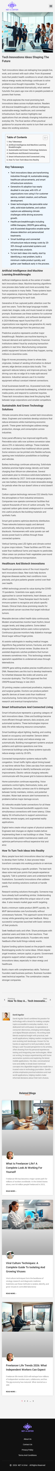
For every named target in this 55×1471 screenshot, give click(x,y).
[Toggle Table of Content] (44, 137)
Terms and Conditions (27, 1455)
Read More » (11, 1191)
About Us (27, 1439)
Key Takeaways (15, 142)
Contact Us (27, 1444)
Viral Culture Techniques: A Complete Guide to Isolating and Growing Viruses (25, 1267)
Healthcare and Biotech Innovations (24, 153)
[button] (51, 6)
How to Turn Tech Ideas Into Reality (24, 160)
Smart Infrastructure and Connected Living (27, 157)
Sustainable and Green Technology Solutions (28, 150)
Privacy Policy (27, 1450)
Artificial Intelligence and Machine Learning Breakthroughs (27, 146)
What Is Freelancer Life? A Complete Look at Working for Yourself (24, 1168)
